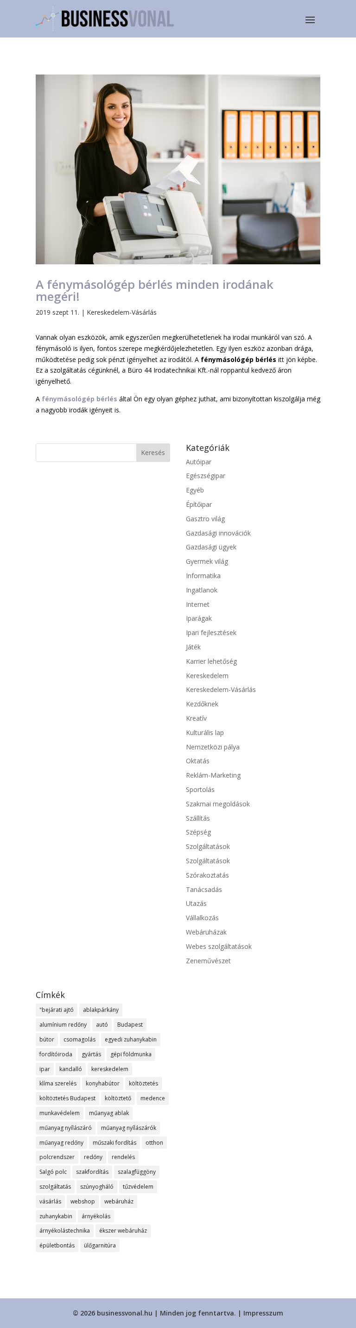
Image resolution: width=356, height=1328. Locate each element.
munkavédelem (59, 1113)
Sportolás (200, 789)
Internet (198, 604)
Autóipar (198, 461)
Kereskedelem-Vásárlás (122, 312)
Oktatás (198, 760)
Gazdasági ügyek (211, 546)
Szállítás (198, 818)
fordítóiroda (55, 1054)
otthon (154, 1143)
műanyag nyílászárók (128, 1128)
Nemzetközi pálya (213, 746)
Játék (193, 646)
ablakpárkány (101, 1010)
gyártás (91, 1054)
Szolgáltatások (208, 846)
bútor (46, 1039)
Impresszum (263, 1313)
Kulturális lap (205, 732)
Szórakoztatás (207, 875)
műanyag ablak (109, 1113)
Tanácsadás (204, 889)
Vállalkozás (202, 917)
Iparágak (199, 618)
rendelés (123, 1157)
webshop (82, 1201)
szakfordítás (92, 1172)
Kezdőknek (202, 703)
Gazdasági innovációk (218, 533)
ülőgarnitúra (100, 1245)
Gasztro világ (205, 518)
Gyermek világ (207, 561)
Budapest (130, 1025)
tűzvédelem (138, 1187)
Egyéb (195, 490)
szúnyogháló (97, 1187)
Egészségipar (205, 475)
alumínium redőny (63, 1025)
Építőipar (199, 504)
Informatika (203, 575)
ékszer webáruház (123, 1230)
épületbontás (57, 1245)
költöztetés (143, 1083)
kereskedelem (109, 1069)
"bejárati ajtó (56, 1010)
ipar (44, 1069)
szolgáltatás (55, 1187)
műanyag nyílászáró (65, 1128)
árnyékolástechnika (64, 1230)
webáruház (119, 1201)
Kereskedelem (207, 675)
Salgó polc (53, 1172)
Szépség (198, 832)
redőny (93, 1157)
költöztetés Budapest (67, 1098)
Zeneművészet (208, 960)
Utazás (196, 903)
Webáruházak (206, 932)
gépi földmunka (131, 1054)
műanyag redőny (61, 1143)
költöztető (118, 1098)
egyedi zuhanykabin (131, 1039)
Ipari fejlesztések (211, 632)
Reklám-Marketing (213, 775)
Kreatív (196, 718)
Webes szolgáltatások (219, 946)
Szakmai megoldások (218, 803)
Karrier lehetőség (211, 661)
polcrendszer (57, 1157)
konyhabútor (103, 1083)
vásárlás (50, 1201)
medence (152, 1098)
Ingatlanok (201, 590)
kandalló (70, 1069)
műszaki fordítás (114, 1143)
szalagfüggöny (137, 1172)
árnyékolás (96, 1216)
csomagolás (79, 1039)
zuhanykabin (55, 1216)
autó (102, 1025)
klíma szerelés (57, 1083)
